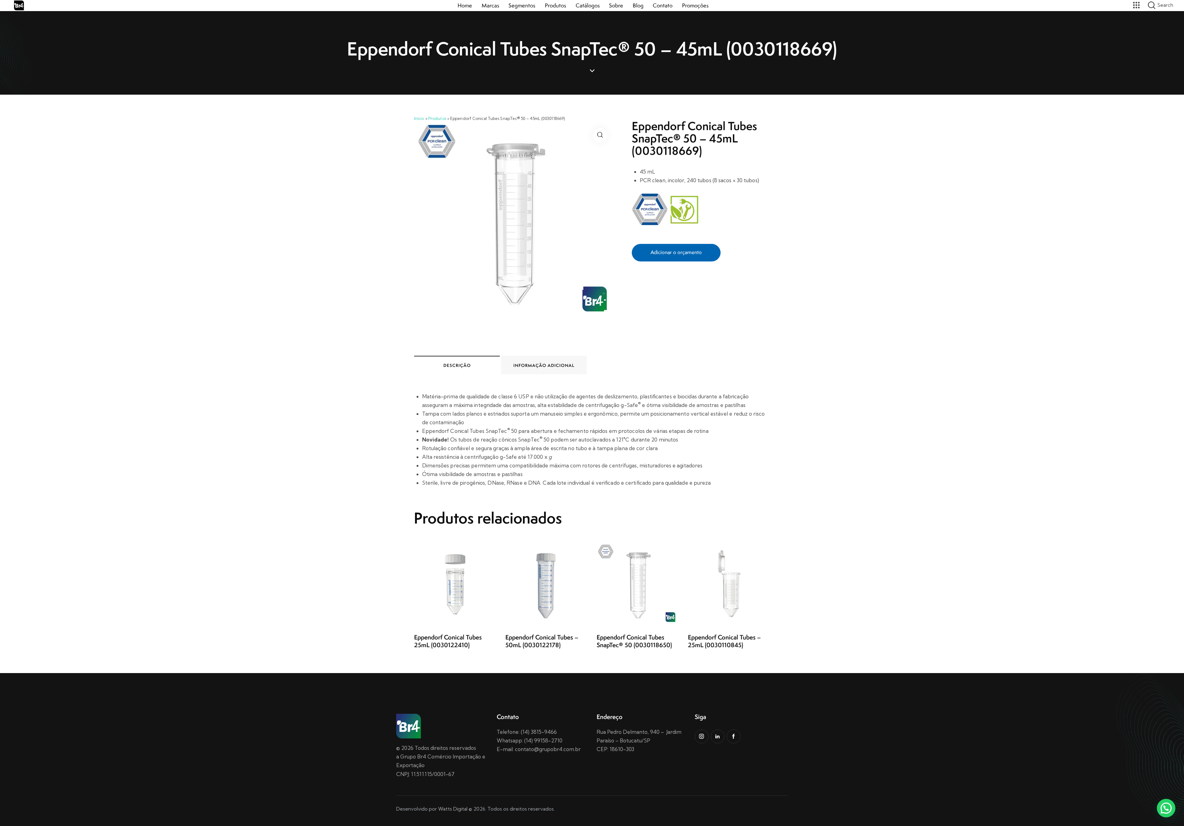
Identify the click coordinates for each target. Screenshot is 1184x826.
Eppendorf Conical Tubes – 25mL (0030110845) (724, 641)
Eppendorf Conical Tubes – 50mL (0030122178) (541, 641)
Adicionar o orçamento (676, 252)
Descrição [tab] (457, 365)
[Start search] (1151, 5)
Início (419, 118)
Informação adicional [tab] (543, 365)
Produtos (437, 118)
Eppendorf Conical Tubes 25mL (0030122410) (448, 641)
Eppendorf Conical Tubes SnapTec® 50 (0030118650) (634, 641)
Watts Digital (452, 809)
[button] (600, 135)
